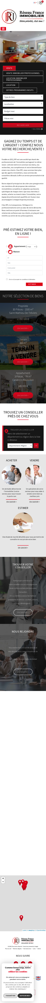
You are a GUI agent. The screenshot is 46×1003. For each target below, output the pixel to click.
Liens (34, 948)
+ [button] (3, 878)
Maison (16, 252)
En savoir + (23, 328)
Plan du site (8, 948)
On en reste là (24, 966)
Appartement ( (20, 246)
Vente (9, 68)
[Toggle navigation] (3, 29)
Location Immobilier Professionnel (16, 79)
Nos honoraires (27, 948)
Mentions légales (17, 948)
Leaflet (24, 930)
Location (10, 85)
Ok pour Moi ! (25, 996)
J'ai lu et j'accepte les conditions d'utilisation (21, 279)
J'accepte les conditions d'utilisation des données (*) (20, 774)
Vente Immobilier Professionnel (23, 73)
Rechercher (23, 125)
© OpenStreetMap (40, 930)
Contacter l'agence (34, 792)
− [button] (3, 881)
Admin (39, 948)
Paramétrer (10, 996)
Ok (36, 445)
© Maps (31, 930)
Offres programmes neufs (19, 90)
